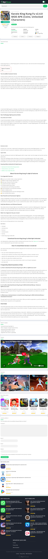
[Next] (46, 383)
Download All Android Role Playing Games (10, 167)
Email (2, 443)
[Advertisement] (24, 53)
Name (2, 438)
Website (2, 449)
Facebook (15, 36)
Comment (3, 423)
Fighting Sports (14, 30)
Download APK (6, 22)
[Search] (45, 6)
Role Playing (16, 11)
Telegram (38, 36)
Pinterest (30, 36)
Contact (14, 542)
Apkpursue (35, 241)
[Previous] (1, 383)
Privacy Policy (15, 545)
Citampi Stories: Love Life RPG (8, 168)
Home (12, 11)
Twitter (22, 36)
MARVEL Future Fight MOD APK (8, 170)
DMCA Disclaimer (16, 547)
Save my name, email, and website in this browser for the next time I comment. (16, 454)
